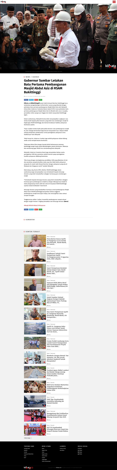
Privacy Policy (63, 448)
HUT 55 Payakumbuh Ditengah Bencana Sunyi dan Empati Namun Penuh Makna (57, 429)
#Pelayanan (41, 205)
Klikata (80, 448)
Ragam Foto (44, 450)
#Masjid (26, 205)
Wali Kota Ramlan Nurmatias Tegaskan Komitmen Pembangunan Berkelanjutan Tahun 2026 (57, 387)
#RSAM (31, 205)
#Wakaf (35, 205)
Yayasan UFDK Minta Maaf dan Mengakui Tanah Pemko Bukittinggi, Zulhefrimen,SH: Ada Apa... (57, 285)
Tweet (31, 99)
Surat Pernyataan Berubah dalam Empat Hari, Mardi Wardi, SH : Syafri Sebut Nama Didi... (57, 270)
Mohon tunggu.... (28, 438)
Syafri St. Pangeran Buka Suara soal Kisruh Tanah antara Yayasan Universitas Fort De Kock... (57, 329)
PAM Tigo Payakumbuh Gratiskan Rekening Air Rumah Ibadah (55, 401)
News (48, 236)
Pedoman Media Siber (28, 454)
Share (26, 99)
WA (41, 99)
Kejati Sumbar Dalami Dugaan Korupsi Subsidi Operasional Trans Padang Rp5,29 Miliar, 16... (56, 300)
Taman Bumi (44, 455)
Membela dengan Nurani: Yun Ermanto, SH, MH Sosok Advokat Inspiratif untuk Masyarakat (57, 358)
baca (49, 247)
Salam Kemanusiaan (46, 461)
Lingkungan (44, 459)
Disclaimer (62, 450)
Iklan (25, 455)
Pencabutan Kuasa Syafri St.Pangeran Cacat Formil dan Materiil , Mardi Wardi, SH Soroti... (56, 241)
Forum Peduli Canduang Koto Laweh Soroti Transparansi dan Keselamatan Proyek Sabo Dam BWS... (58, 343)
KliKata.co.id (58, 467)
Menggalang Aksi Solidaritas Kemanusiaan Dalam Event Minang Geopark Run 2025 (57, 415)
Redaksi (25, 450)
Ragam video (44, 454)
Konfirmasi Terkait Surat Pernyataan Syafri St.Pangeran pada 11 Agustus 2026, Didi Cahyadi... (58, 256)
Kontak (25, 452)
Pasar (43, 452)
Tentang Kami (27, 448)
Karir (25, 457)
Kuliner (43, 457)
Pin (36, 99)
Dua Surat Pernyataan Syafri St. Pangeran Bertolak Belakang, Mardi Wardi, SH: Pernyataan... (57, 314)
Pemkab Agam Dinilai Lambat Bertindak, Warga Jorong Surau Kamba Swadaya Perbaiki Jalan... (58, 373)
